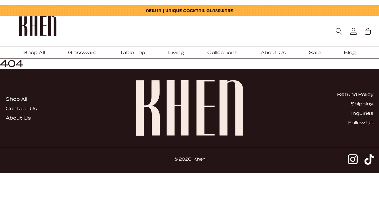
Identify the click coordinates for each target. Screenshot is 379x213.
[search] (339, 31)
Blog (350, 52)
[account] (353, 31)
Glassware (82, 52)
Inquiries (362, 113)
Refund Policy (355, 94)
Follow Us (360, 122)
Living (176, 52)
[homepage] (189, 26)
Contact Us (21, 108)
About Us (273, 52)
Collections (222, 52)
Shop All (34, 52)
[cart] (367, 31)
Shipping (361, 103)
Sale (315, 52)
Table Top (132, 52)
